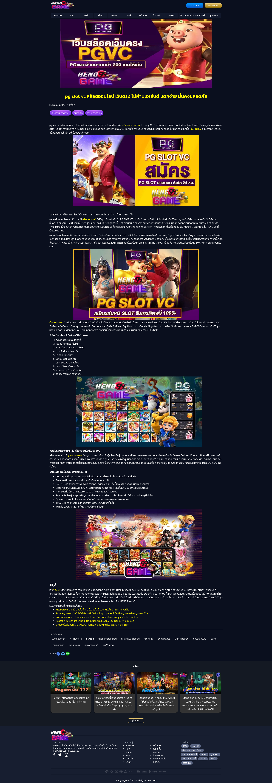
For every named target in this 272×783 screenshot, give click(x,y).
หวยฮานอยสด (58, 645)
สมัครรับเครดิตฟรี (60, 113)
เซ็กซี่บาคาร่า (74, 645)
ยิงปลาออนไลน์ (199, 638)
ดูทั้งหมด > (136, 720)
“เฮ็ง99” (57, 590)
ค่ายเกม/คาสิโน (199, 15)
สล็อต (100, 15)
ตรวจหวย (186, 763)
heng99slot (76, 638)
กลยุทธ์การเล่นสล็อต (108, 638)
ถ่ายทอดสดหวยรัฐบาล (192, 750)
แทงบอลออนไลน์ (189, 754)
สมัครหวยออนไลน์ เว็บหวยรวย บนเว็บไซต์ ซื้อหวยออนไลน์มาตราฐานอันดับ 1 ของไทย (97, 617)
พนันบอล (143, 15)
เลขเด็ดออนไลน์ (91, 645)
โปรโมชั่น (157, 15)
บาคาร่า (114, 15)
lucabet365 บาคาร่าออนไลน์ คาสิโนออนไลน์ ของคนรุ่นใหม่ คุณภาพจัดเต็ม (92, 609)
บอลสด (171, 15)
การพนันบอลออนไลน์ (130, 638)
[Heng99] (118, 5)
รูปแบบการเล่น (75, 455)
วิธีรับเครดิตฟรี (94, 113)
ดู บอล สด (148, 638)
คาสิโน (86, 15)
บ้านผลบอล (185, 15)
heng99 (195, 746)
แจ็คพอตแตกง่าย (131, 125)
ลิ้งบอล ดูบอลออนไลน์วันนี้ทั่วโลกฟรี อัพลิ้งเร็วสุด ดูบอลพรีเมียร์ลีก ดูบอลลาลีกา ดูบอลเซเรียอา (103, 613)
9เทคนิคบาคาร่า (58, 638)
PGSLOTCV (195, 129)
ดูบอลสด (78, 113)
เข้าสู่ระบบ (195, 5)
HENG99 (58, 15)
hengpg (90, 638)
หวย (72, 15)
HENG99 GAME (57, 105)
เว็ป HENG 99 (56, 322)
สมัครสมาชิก (213, 5)
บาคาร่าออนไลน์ (182, 638)
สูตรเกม (213, 15)
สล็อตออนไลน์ (89, 219)
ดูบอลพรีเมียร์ (164, 638)
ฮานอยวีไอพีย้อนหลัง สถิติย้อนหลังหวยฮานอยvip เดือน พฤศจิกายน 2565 (92, 624)
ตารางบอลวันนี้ (189, 758)
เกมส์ (129, 15)
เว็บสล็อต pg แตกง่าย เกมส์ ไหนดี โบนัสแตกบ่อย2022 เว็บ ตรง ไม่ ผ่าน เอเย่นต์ (95, 621)
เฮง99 (204, 754)
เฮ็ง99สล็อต (108, 645)
